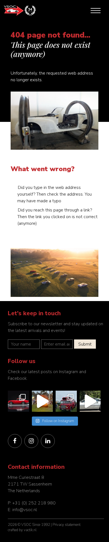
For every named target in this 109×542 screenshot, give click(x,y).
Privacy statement (66, 524)
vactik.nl (30, 530)
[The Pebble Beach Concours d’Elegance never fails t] (66, 401)
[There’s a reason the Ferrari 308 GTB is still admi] (90, 401)
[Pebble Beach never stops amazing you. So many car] (42, 401)
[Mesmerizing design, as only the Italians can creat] (18, 401)
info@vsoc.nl (24, 510)
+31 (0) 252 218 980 (34, 503)
